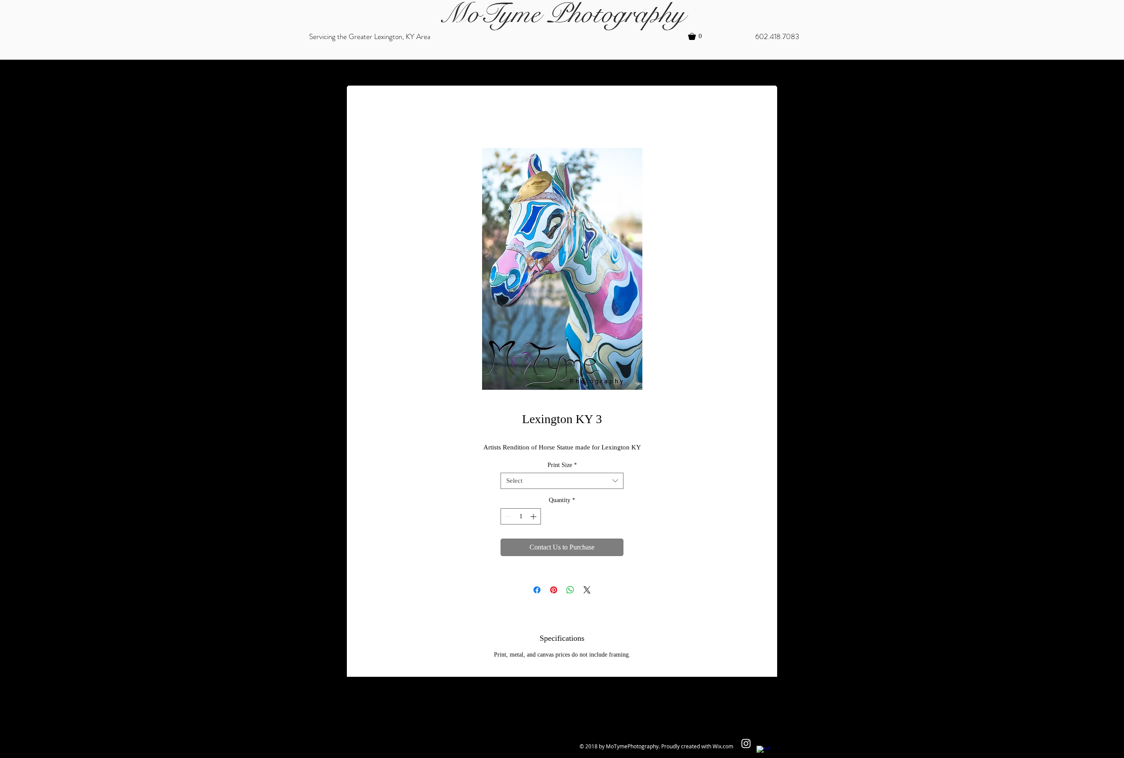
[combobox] (562, 481)
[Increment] (534, 516)
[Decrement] (507, 516)
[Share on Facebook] (537, 590)
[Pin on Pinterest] (553, 590)
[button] (699, 36)
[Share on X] (587, 590)
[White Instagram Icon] (746, 743)
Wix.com (723, 746)
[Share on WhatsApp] (570, 590)
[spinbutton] (521, 516)
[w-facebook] (763, 752)
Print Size (562, 465)
